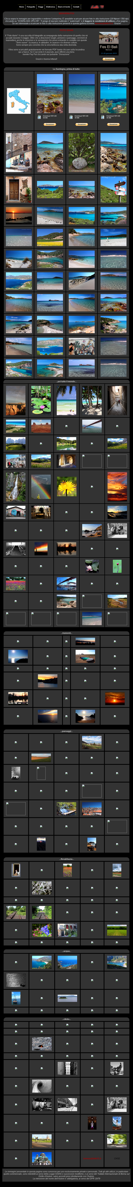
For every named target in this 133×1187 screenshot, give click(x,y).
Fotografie (31, 7)
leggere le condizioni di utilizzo (100, 21)
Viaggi (40, 7)
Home (21, 7)
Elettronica (50, 7)
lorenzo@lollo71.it (104, 23)
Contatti (76, 7)
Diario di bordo (64, 7)
